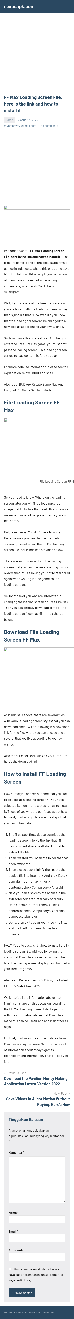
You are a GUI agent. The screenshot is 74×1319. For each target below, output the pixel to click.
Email (13, 1231)
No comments (49, 125)
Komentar (16, 1152)
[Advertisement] (37, 55)
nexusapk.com (19, 6)
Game (9, 120)
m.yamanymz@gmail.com (20, 125)
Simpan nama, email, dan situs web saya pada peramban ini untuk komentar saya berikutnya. (36, 1274)
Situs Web (16, 1250)
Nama (13, 1212)
